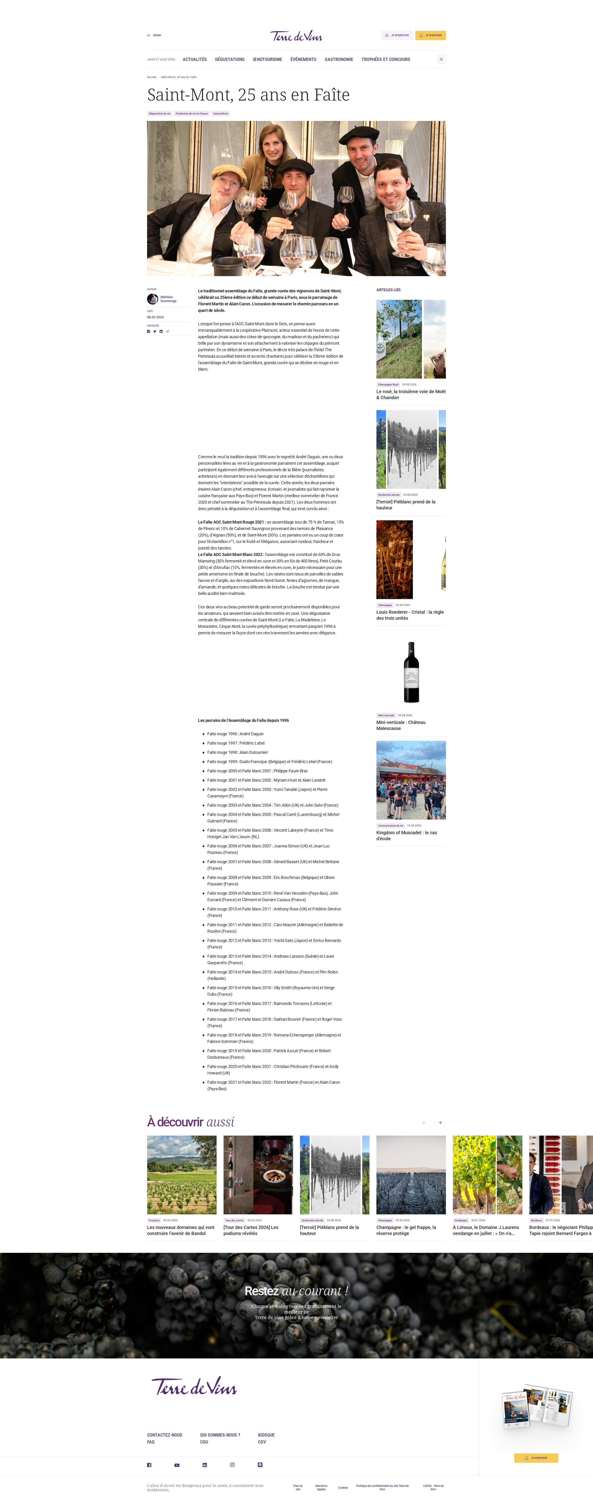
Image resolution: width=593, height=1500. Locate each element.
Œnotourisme (267, 59)
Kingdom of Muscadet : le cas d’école (406, 835)
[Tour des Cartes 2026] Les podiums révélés (251, 1230)
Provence (154, 1220)
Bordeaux (536, 1220)
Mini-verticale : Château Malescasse (401, 725)
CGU (204, 1442)
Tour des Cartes (234, 1220)
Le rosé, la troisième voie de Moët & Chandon (411, 394)
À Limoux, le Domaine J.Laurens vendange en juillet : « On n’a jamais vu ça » (486, 1230)
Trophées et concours (386, 59)
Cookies (343, 1487)
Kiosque (266, 1435)
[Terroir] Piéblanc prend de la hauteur (405, 505)
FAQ (151, 1442)
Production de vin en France (192, 113)
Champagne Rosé (388, 384)
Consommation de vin (390, 825)
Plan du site (298, 1487)
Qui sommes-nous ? (220, 1435)
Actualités (195, 59)
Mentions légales (321, 1487)
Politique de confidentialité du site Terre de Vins (382, 1487)
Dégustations (230, 59)
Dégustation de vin (159, 113)
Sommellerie (220, 113)
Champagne (385, 605)
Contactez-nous (164, 1435)
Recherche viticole (389, 494)
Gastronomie (339, 59)
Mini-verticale (386, 715)
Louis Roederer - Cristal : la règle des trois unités (410, 615)
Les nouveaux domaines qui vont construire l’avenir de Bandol (180, 1230)
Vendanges (461, 1220)
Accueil (152, 77)
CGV (262, 1442)
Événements (303, 59)
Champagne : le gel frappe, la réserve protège (406, 1230)
